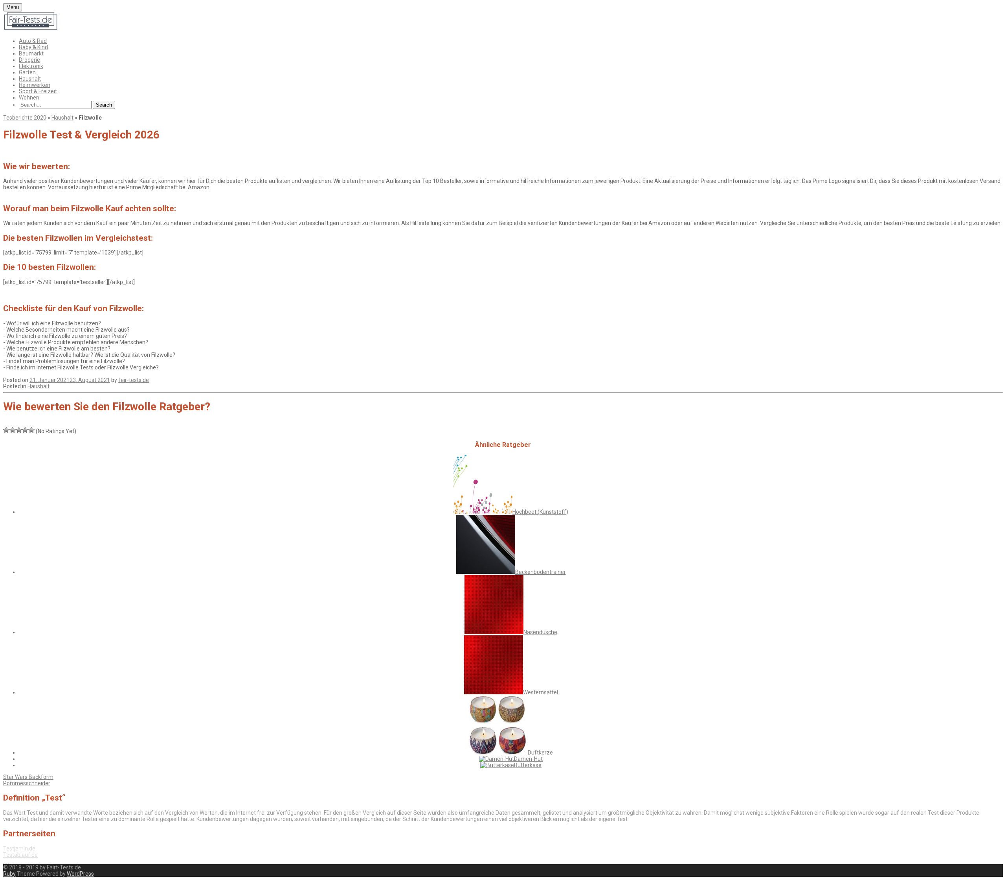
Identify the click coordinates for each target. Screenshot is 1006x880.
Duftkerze (540, 752)
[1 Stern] (6, 430)
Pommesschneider (26, 783)
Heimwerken (34, 85)
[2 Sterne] (12, 430)
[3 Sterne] (19, 430)
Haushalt (30, 79)
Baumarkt (31, 53)
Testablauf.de (20, 855)
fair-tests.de (133, 380)
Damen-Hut (528, 759)
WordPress (80, 874)
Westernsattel (540, 692)
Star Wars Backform (28, 777)
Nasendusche (540, 632)
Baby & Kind (33, 47)
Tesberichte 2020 (24, 117)
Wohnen (29, 97)
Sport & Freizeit (38, 91)
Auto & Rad (33, 41)
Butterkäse (528, 765)
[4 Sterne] (25, 430)
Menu (12, 7)
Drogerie (29, 60)
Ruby (9, 874)
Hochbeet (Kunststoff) (540, 512)
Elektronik (31, 66)
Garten (27, 72)
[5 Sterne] (31, 430)
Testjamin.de (19, 848)
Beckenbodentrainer (540, 572)
